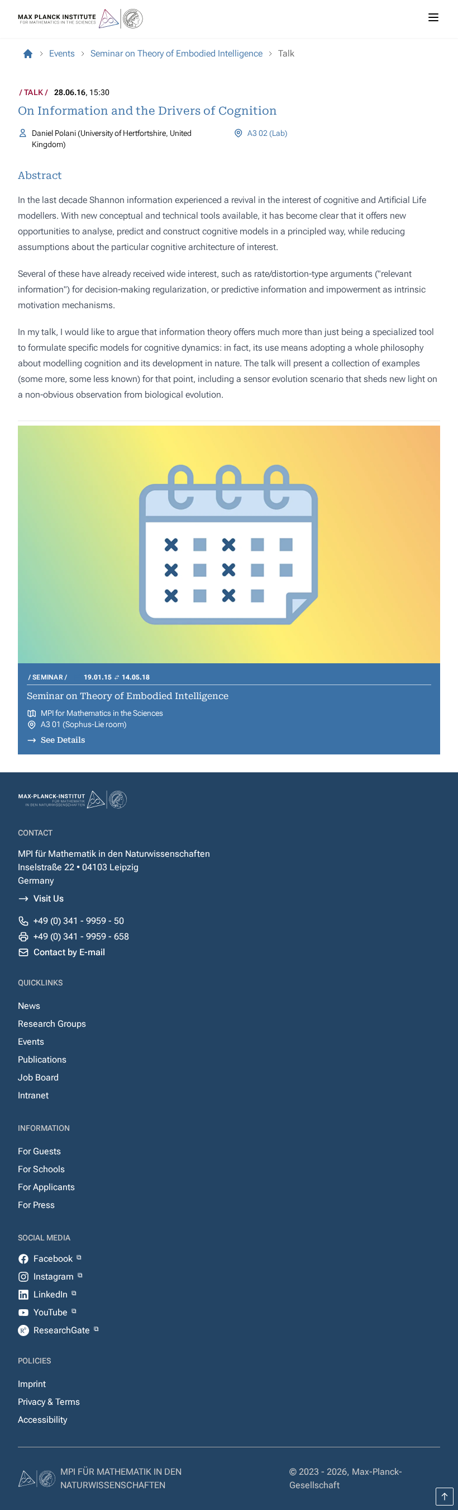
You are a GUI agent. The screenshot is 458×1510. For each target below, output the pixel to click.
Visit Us (49, 898)
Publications (42, 1059)
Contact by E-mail (69, 952)
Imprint (32, 1384)
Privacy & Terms (49, 1401)
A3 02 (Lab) (267, 133)
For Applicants (46, 1187)
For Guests (39, 1151)
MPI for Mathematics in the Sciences (102, 713)
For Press (36, 1205)
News (29, 1006)
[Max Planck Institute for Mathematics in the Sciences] (28, 53)
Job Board (38, 1077)
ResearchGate (63, 1330)
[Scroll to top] (445, 1497)
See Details (63, 739)
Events (31, 1041)
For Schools (41, 1169)
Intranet (33, 1095)
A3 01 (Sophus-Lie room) (84, 724)
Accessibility (42, 1419)
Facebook (54, 1258)
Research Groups (52, 1023)
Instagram (55, 1276)
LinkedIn (52, 1294)
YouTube (52, 1312)
